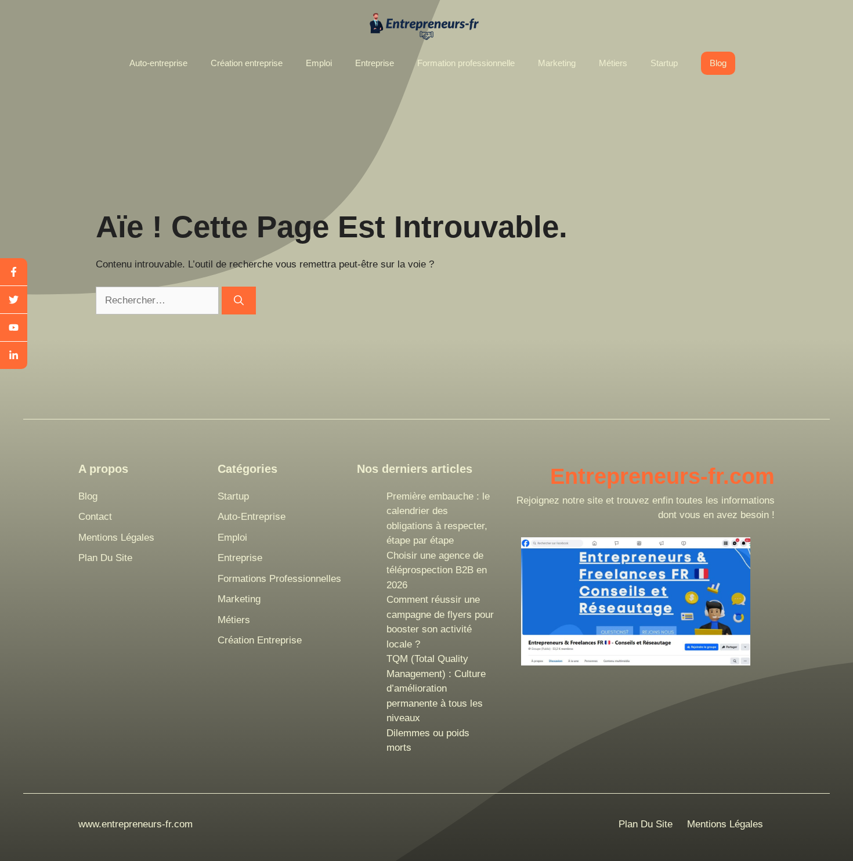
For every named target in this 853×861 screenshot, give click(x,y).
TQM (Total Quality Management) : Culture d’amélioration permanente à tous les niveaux (436, 688)
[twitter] (13, 300)
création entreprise (260, 640)
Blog (718, 63)
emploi (232, 537)
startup (233, 496)
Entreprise (374, 63)
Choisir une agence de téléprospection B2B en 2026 (436, 570)
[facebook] (13, 272)
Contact (95, 516)
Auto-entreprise (158, 63)
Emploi (319, 63)
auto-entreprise (251, 516)
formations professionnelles (279, 578)
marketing (239, 599)
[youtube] (13, 328)
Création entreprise (247, 63)
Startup (664, 63)
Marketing (557, 63)
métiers (234, 619)
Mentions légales (116, 537)
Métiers (613, 63)
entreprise (240, 557)
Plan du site (105, 557)
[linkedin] (13, 355)
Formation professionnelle (466, 63)
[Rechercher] (239, 300)
